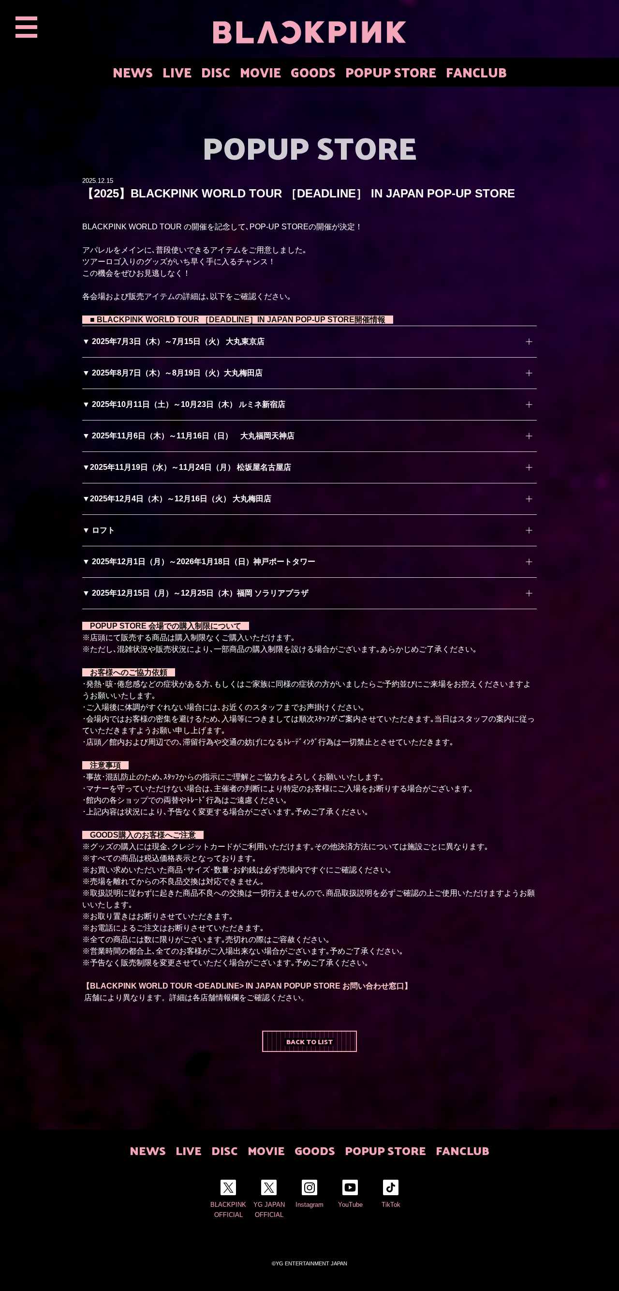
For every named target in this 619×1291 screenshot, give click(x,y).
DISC (215, 72)
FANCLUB (476, 72)
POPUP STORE (390, 72)
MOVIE (260, 72)
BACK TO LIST (309, 1041)
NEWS (133, 72)
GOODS (313, 72)
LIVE (177, 72)
